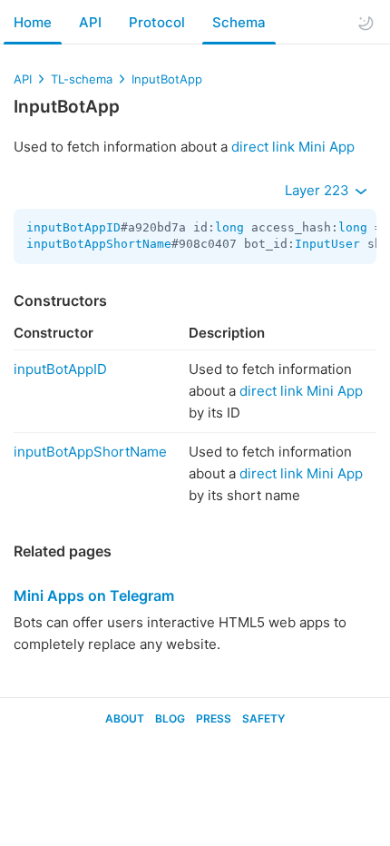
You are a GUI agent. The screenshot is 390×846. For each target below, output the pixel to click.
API (90, 22)
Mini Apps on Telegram (94, 595)
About (124, 718)
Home (33, 22)
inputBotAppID (73, 227)
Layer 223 (319, 190)
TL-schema (81, 79)
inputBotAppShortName (98, 244)
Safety (263, 718)
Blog (170, 718)
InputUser (327, 244)
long (229, 227)
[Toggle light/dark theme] (365, 22)
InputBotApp (167, 79)
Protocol (157, 22)
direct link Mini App (293, 146)
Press (213, 718)
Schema (239, 22)
